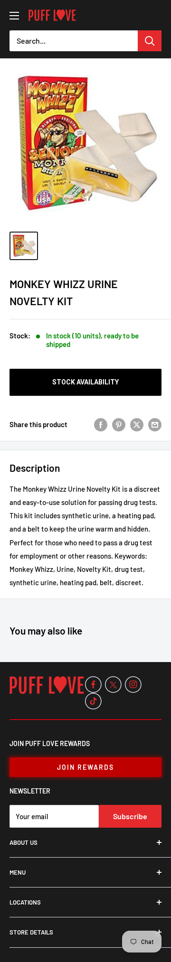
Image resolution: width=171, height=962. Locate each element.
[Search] (150, 40)
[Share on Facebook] (100, 424)
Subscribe (130, 816)
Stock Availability (85, 382)
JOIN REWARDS (85, 767)
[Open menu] (14, 15)
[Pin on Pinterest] (118, 424)
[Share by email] (155, 424)
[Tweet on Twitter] (136, 424)
